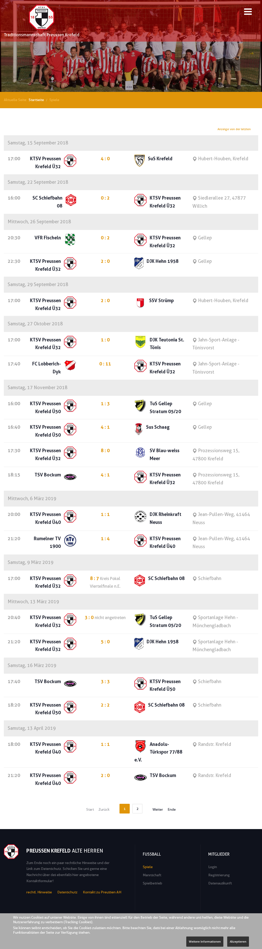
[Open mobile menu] (248, 12)
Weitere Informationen (205, 941)
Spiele (148, 867)
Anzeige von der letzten (234, 129)
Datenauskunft (220, 883)
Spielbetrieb (152, 883)
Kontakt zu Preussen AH (102, 892)
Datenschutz (67, 892)
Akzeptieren (238, 941)
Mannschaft (152, 875)
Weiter (157, 809)
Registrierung (219, 875)
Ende (172, 809)
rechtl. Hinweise (39, 892)
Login (212, 867)
